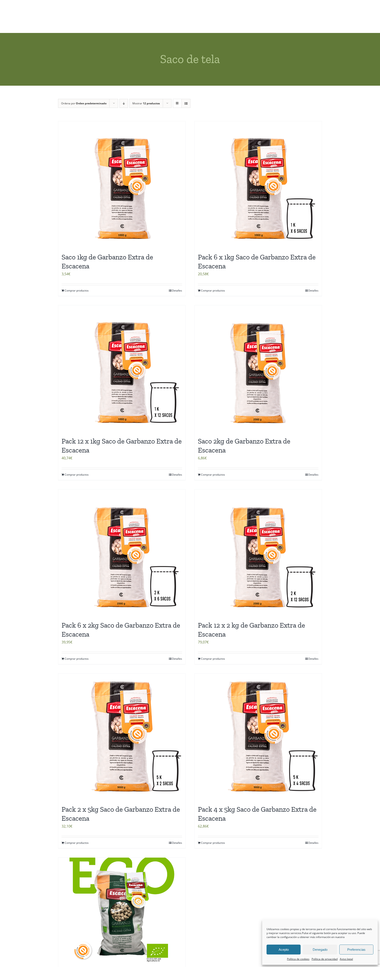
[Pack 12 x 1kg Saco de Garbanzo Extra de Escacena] (121, 368)
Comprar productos (77, 290)
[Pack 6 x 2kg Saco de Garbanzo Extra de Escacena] (121, 552)
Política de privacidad (325, 959)
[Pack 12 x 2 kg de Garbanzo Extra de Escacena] (258, 552)
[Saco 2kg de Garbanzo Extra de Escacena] (258, 368)
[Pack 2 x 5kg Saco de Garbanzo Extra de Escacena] (121, 737)
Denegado (320, 949)
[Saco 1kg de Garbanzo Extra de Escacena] (121, 184)
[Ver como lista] (186, 103)
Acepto (284, 949)
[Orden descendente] (123, 103)
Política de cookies (298, 959)
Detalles (177, 290)
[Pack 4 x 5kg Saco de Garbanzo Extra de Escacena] (258, 737)
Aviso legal (346, 959)
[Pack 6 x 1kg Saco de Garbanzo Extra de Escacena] (258, 184)
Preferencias (356, 949)
